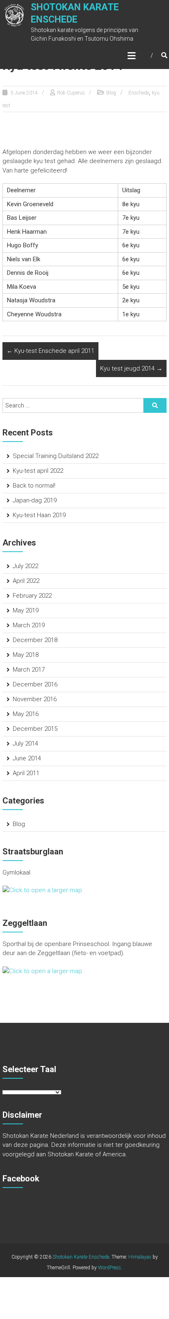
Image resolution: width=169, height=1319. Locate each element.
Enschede (138, 93)
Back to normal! (34, 485)
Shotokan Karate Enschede (81, 1257)
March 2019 (29, 625)
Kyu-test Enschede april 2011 (50, 350)
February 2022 (32, 595)
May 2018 (26, 654)
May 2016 (26, 714)
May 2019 (26, 610)
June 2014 (27, 758)
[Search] (155, 405)
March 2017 (29, 669)
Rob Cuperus (71, 93)
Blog (111, 93)
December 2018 (35, 640)
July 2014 (25, 743)
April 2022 (26, 581)
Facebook (20, 1178)
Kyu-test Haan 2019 (39, 515)
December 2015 (35, 728)
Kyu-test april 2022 (38, 470)
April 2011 (26, 773)
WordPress (109, 1268)
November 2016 (35, 699)
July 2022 (25, 566)
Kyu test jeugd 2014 (131, 368)
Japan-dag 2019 (35, 500)
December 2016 (35, 684)
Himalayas (139, 1257)
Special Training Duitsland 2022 (55, 456)
